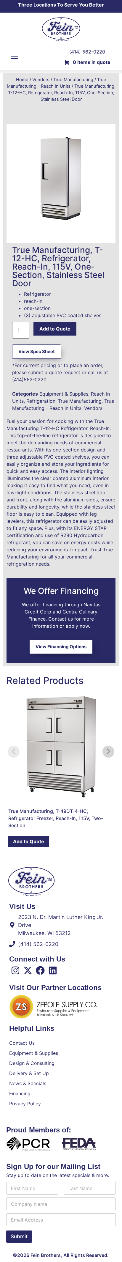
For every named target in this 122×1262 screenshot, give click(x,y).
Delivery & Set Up (29, 1073)
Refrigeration (40, 401)
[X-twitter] (28, 970)
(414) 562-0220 (87, 52)
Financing (19, 1093)
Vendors (40, 79)
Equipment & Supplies (63, 394)
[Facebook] (40, 970)
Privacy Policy (25, 1104)
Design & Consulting (31, 1063)
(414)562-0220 (29, 380)
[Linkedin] (52, 970)
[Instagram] (15, 970)
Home (22, 79)
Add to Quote (54, 329)
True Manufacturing (73, 79)
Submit (19, 1236)
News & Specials (27, 1083)
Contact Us (22, 1043)
